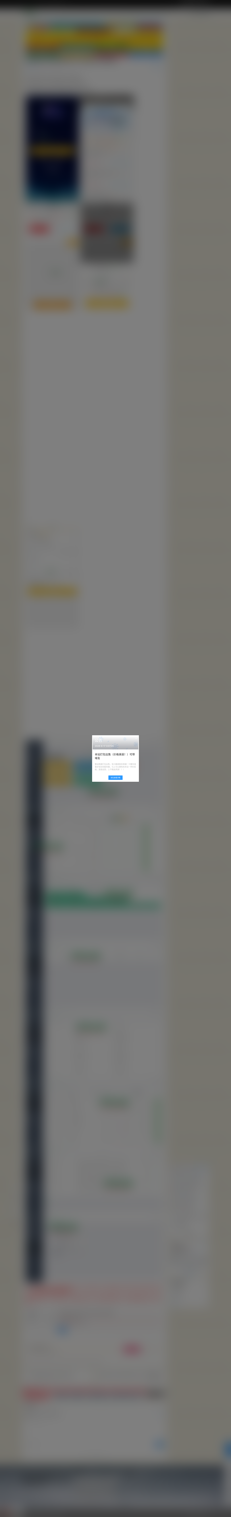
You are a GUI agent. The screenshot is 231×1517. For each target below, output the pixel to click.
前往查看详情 (115, 778)
